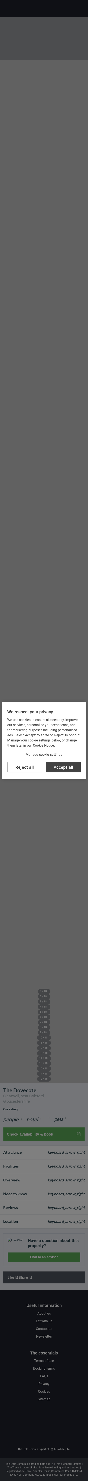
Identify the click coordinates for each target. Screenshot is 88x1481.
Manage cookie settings (44, 754)
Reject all (24, 767)
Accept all (63, 767)
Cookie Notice (43, 745)
